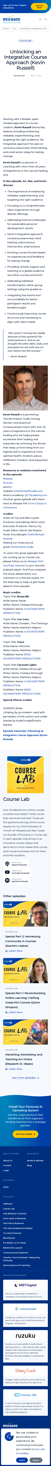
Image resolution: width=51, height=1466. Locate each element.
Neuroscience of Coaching (16, 1265)
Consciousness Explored (15, 1252)
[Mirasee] (11, 17)
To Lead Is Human (12, 1233)
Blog (29, 1165)
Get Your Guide (24, 1134)
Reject (36, 1460)
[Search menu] (45, 19)
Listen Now (15, 950)
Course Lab (25, 41)
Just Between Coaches (14, 1213)
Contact (7, 1165)
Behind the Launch (12, 1248)
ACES (6, 1187)
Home (6, 28)
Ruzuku (8, 482)
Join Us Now (39, 6)
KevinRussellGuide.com (28, 491)
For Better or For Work (14, 1243)
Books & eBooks (35, 1160)
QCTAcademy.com (36, 495)
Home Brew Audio (22, 547)
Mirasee (8, 478)
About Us (7, 1160)
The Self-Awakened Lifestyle (18, 1228)
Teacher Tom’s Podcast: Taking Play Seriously (21, 1258)
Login (6, 1170)
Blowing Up (9, 1238)
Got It (22, 1460)
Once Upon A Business (14, 1218)
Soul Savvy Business (13, 1223)
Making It (7, 1203)
